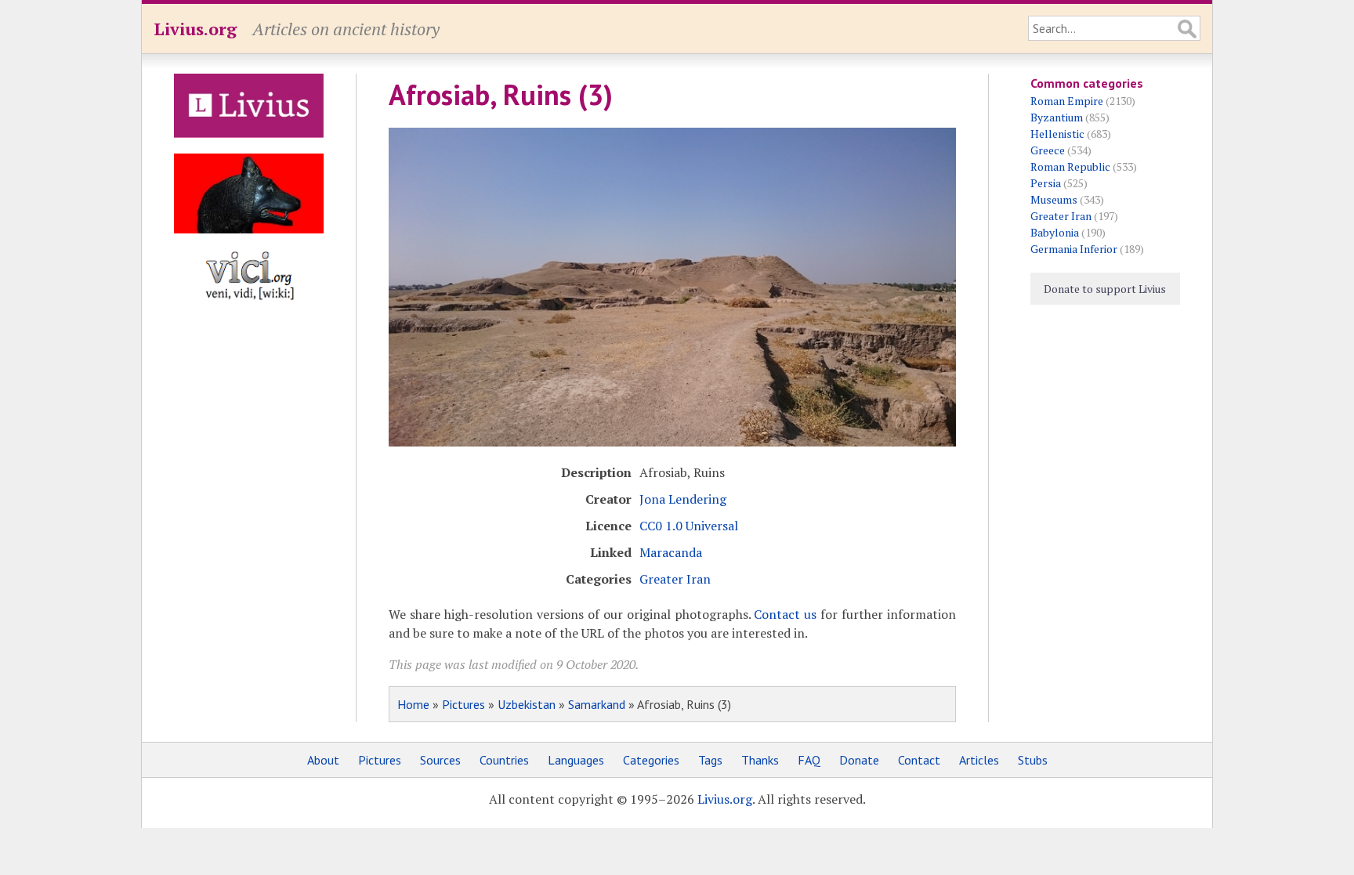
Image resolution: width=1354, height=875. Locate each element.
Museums (1053, 199)
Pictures (463, 704)
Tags (710, 760)
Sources (440, 760)
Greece (1047, 150)
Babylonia (1054, 232)
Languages (576, 760)
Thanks (760, 760)
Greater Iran (675, 579)
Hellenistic (1057, 133)
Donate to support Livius (1105, 288)
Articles (979, 760)
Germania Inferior (1073, 248)
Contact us (785, 614)
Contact (919, 760)
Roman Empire (1066, 100)
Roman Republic (1070, 166)
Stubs (1033, 760)
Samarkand (596, 704)
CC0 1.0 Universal (688, 525)
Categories (651, 760)
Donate (859, 760)
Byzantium (1056, 117)
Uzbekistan (527, 704)
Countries (504, 760)
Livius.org (195, 28)
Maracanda (670, 552)
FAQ (809, 760)
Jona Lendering (682, 499)
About (323, 760)
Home (413, 704)
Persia (1045, 182)
